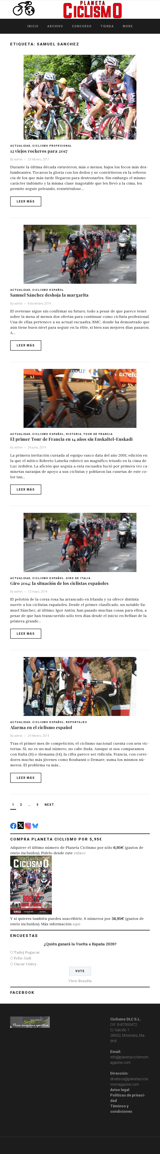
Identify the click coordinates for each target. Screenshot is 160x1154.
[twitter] (21, 827)
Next (49, 804)
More (128, 26)
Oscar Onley (25, 964)
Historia (73, 434)
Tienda (107, 26)
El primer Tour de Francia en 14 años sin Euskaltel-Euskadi (71, 439)
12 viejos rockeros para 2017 (39, 151)
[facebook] (14, 827)
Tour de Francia (98, 434)
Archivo (55, 26)
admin (18, 159)
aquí (76, 924)
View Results (80, 980)
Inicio (33, 26)
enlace (80, 853)
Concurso (82, 26)
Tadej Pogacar (27, 952)
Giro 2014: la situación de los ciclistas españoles (59, 583)
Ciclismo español (48, 289)
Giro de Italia (78, 578)
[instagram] (28, 827)
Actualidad (20, 145)
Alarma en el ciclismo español (41, 727)
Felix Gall (22, 958)
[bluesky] (35, 827)
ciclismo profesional (52, 145)
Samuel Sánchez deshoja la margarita (49, 295)
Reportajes (76, 722)
